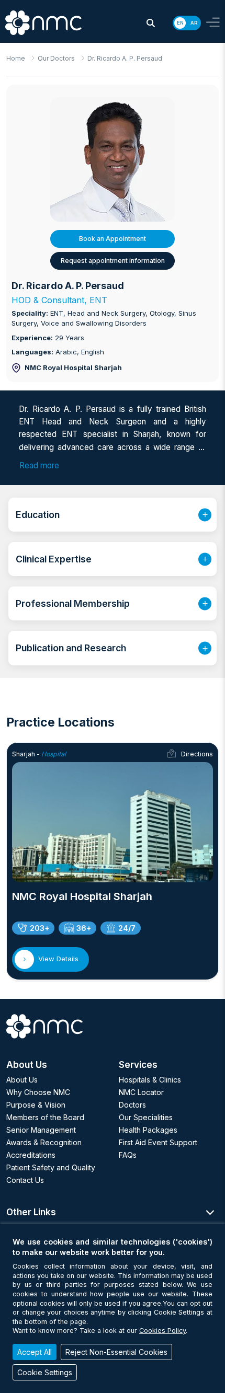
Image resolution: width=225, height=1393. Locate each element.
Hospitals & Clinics (150, 1079)
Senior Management (41, 1129)
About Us (22, 1079)
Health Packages (148, 1129)
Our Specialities (146, 1117)
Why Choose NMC (38, 1092)
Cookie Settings (44, 1372)
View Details (58, 958)
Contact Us (25, 1180)
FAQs (128, 1154)
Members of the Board (45, 1117)
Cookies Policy (162, 1330)
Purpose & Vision (35, 1104)
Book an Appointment (112, 239)
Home (15, 58)
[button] (150, 23)
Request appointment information (113, 260)
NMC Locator (141, 1092)
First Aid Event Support (158, 1142)
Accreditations (30, 1154)
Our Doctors (56, 58)
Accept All (34, 1352)
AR (193, 23)
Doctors (132, 1104)
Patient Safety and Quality (50, 1167)
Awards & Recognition (44, 1142)
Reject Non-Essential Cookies (116, 1352)
